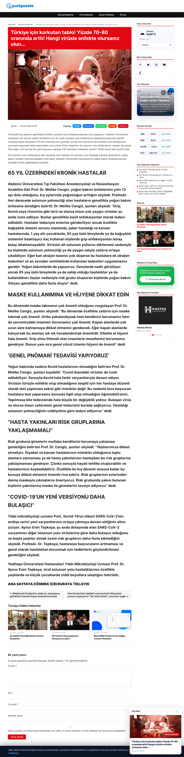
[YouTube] (164, 65)
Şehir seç (145, 39)
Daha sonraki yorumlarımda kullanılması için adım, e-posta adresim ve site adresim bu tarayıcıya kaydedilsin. (67, 730)
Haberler (12, 24)
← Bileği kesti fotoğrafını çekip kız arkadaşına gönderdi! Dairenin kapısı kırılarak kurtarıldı (35, 595)
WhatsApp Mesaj (155, 279)
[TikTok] (140, 73)
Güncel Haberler (66, 15)
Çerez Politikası (106, 15)
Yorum (12, 665)
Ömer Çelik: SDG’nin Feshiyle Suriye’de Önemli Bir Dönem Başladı (156, 187)
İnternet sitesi (15, 715)
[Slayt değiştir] (150, 335)
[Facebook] (140, 65)
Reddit (112, 126)
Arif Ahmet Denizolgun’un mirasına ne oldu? (155, 176)
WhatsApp (101, 126)
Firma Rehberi (86, 15)
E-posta (13, 704)
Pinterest (123, 126)
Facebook (88, 126)
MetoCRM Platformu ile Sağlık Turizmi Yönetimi (155, 181)
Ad (10, 692)
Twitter (77, 126)
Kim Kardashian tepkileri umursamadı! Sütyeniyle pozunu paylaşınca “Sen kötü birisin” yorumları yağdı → (98, 595)
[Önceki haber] (163, 92)
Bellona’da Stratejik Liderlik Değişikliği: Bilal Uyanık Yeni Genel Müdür (156, 192)
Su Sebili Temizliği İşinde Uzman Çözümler (153, 170)
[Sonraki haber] (169, 92)
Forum (123, 15)
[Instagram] (156, 65)
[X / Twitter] (148, 65)
